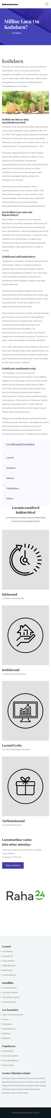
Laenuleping (7, 951)
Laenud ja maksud (10, 992)
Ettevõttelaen (8, 1051)
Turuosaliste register (11, 997)
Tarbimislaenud (8, 965)
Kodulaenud (7, 970)
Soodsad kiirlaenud (10, 1060)
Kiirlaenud (6, 1033)
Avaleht (7, 33)
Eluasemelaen (8, 1065)
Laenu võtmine (8, 961)
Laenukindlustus (9, 975)
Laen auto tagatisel (10, 1056)
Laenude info (7, 956)
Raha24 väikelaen (13, 865)
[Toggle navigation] (47, 4)
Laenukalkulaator (9, 988)
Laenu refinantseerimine (12, 1015)
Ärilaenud (6, 1038)
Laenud (5, 1019)
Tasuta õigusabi (9, 1002)
